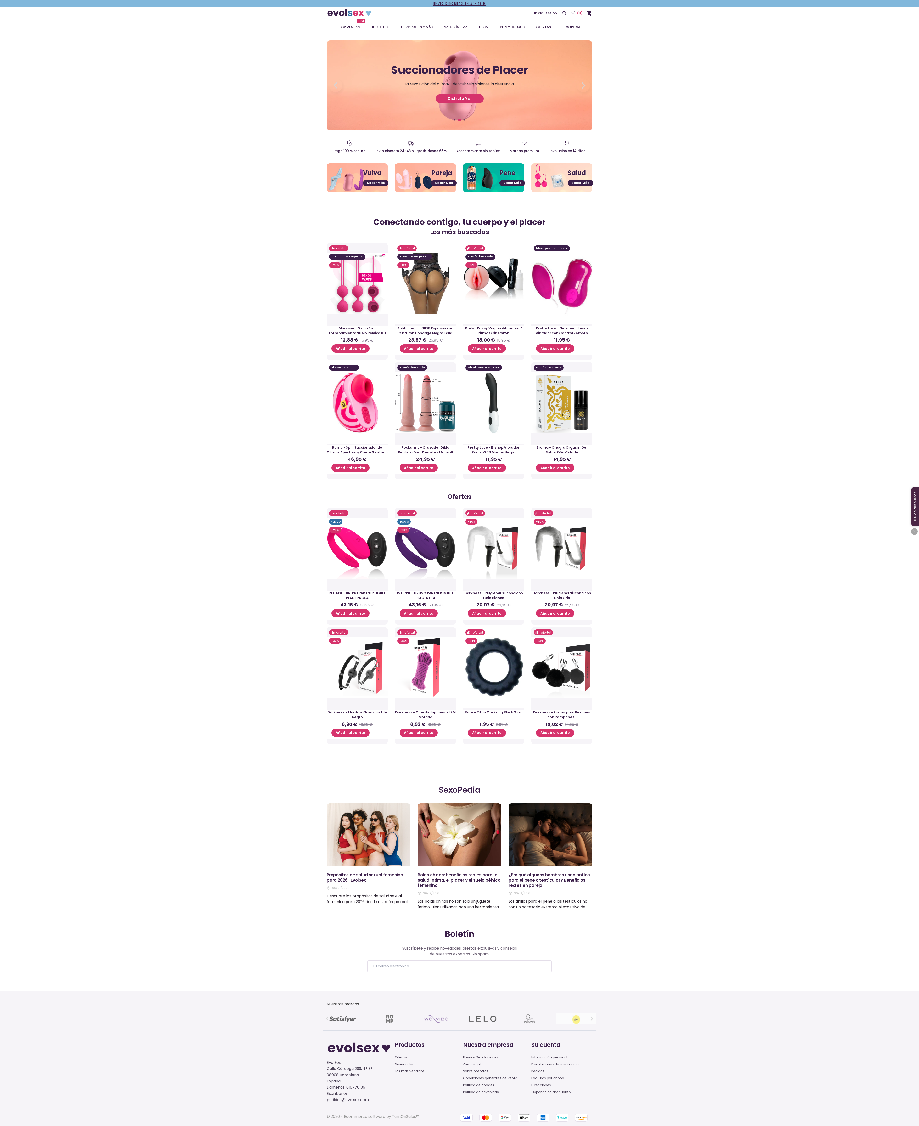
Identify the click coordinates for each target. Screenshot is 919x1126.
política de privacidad (467, 567)
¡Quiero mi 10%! (459, 579)
